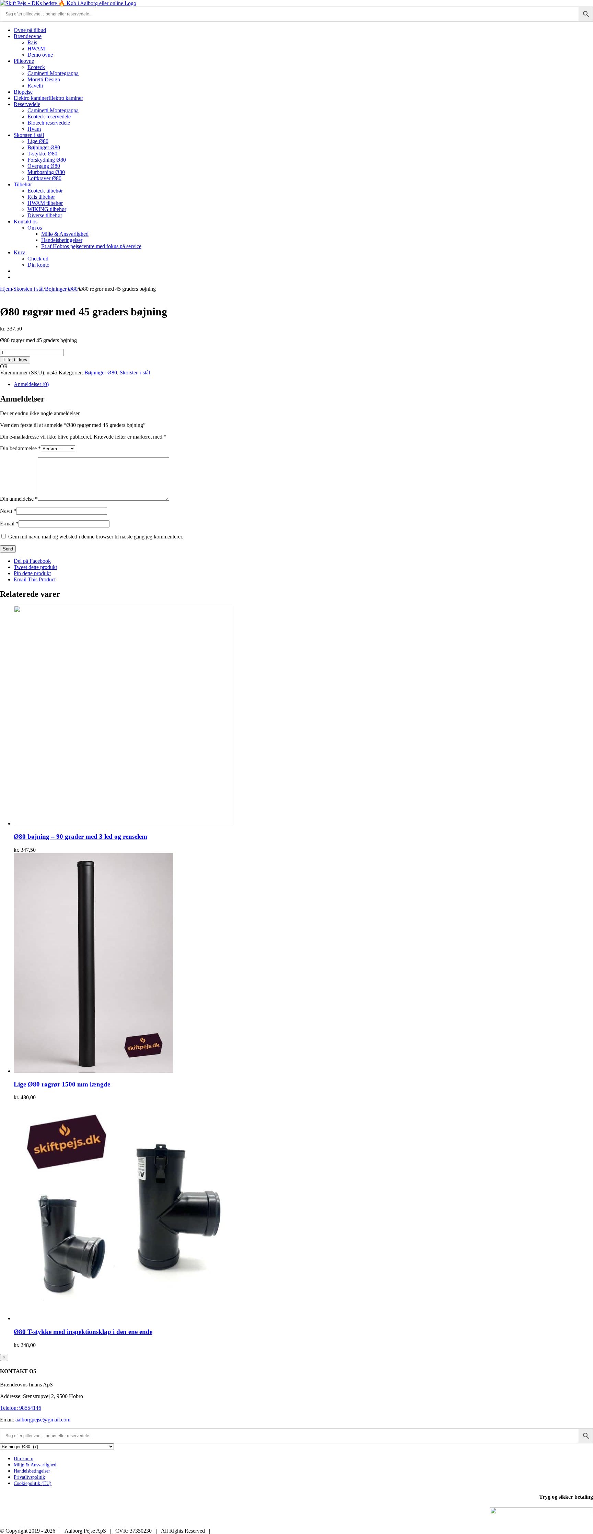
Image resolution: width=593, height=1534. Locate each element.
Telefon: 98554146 (20, 1408)
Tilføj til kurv (15, 359)
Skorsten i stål (135, 372)
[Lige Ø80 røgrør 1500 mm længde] (93, 1071)
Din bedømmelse (20, 448)
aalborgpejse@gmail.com (42, 1419)
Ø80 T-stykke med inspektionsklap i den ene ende (83, 1331)
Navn (8, 511)
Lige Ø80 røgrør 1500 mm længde (62, 1084)
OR (4, 366)
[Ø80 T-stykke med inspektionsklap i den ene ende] (123, 1318)
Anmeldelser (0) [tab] (31, 384)
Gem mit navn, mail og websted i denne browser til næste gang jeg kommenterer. (95, 536)
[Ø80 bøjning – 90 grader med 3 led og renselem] (123, 823)
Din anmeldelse (19, 499)
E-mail (9, 523)
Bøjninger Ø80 (100, 372)
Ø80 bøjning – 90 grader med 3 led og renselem (80, 836)
